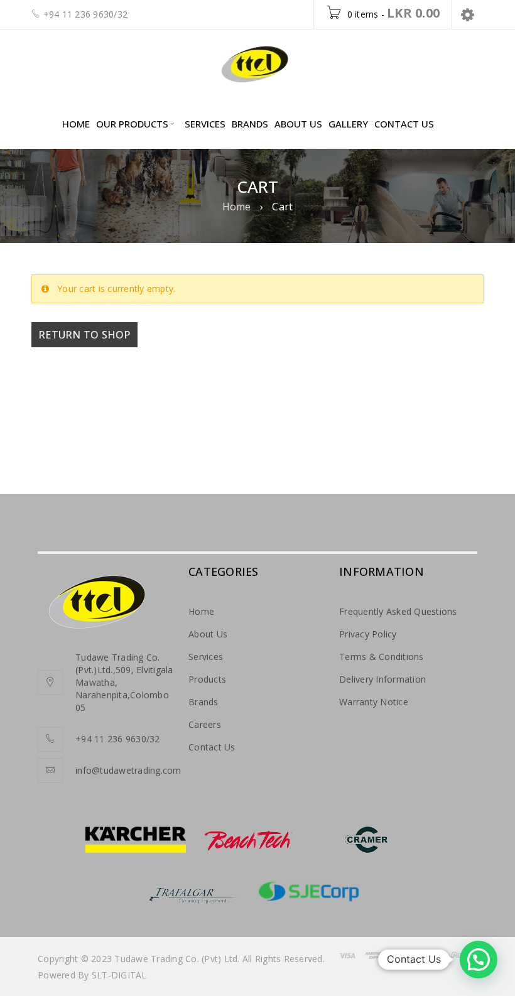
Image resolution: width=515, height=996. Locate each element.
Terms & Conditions (381, 657)
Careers (204, 724)
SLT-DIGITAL (119, 975)
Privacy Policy (368, 634)
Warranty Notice (373, 702)
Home (236, 207)
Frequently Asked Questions (398, 611)
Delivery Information (382, 679)
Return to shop (84, 335)
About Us (207, 634)
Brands (203, 702)
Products (207, 679)
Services (205, 657)
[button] (478, 959)
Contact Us (212, 747)
